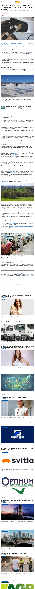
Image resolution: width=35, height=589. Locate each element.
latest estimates (9, 69)
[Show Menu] (1, 1)
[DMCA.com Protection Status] (17, 284)
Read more (4, 318)
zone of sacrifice (15, 261)
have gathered (25, 140)
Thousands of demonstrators (5, 46)
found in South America (29, 71)
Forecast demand (7, 53)
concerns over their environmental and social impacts (13, 58)
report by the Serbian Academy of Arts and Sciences (19, 143)
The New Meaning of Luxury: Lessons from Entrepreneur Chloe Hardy (28, 107)
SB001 (4, 282)
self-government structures (26, 226)
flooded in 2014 (14, 153)
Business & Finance (5, 400)
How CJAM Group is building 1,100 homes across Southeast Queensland (14, 553)
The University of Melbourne (13, 43)
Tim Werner (3, 44)
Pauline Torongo (4, 297)
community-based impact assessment (15, 226)
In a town (21, 59)
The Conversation (6, 15)
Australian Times (4, 348)
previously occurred (21, 152)
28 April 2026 (8, 502)
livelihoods (22, 116)
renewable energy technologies (25, 52)
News (16, 15)
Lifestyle (3, 299)
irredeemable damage (9, 126)
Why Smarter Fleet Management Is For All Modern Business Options (13, 321)
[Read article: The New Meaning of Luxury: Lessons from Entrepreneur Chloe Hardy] (20, 107)
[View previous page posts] (16, 112)
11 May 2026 (8, 450)
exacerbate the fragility (28, 116)
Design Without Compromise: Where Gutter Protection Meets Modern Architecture (16, 577)
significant (11, 135)
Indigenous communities (13, 223)
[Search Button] (33, 1)
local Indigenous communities (6, 116)
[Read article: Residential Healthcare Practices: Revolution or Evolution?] (17, 485)
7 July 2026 (8, 348)
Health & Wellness (5, 504)
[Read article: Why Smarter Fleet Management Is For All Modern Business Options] (17, 332)
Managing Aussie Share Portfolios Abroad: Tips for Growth (11, 371)
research (21, 100)
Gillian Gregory (20, 43)
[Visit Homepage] (17, 2)
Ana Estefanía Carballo (4, 43)
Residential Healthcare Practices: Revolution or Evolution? (11, 474)
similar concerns (18, 140)
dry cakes (16, 154)
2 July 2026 (7, 108)
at (2, 375)
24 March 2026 (9, 554)
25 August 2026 (9, 297)
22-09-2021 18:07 (12, 15)
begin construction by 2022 (11, 171)
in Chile (9, 135)
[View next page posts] (18, 112)
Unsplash (33, 40)
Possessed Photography (28, 40)
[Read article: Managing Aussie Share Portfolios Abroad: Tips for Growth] (3, 107)
